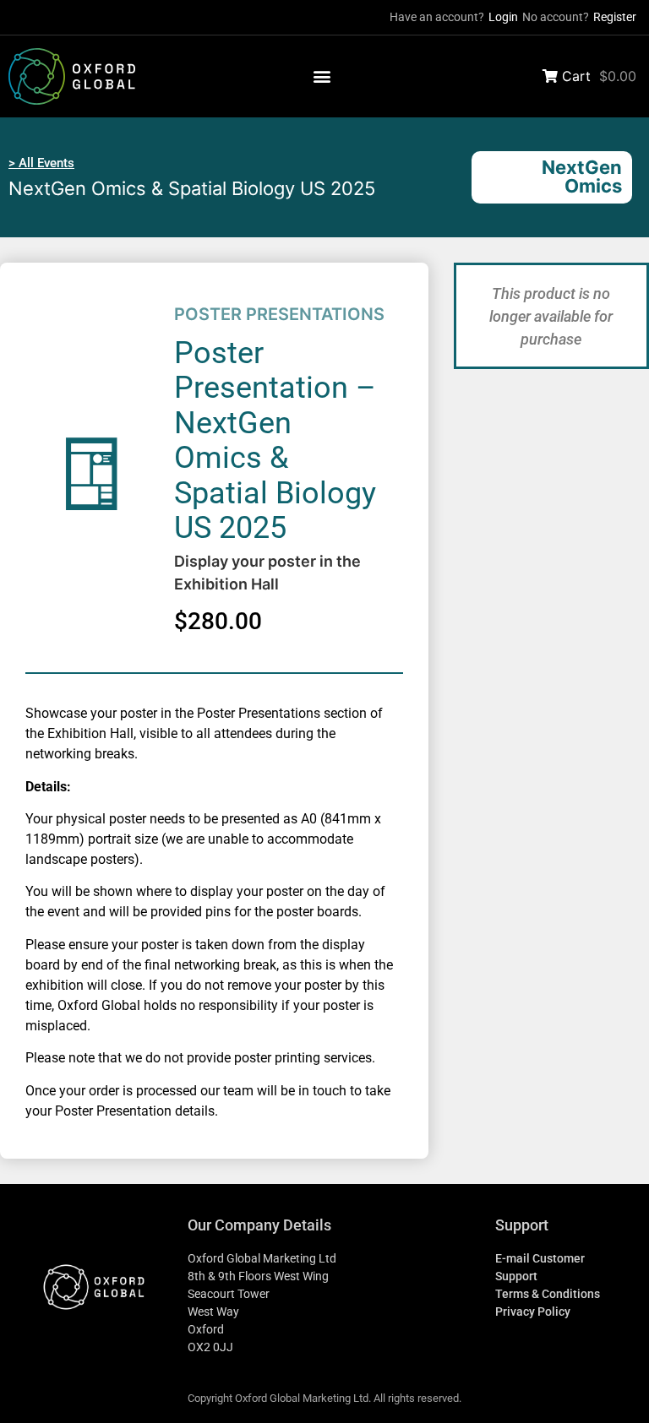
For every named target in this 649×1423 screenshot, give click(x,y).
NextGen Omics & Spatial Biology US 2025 (191, 188)
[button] (322, 76)
